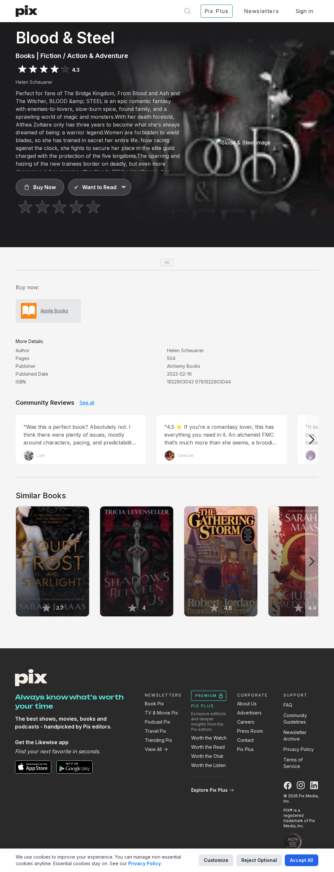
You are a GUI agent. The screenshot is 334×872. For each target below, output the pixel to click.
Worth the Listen (208, 765)
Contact (245, 740)
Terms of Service (293, 763)
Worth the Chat (207, 756)
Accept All (301, 860)
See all (87, 402)
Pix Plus (245, 749)
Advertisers (249, 712)
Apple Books (54, 310)
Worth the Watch (209, 738)
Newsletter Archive (295, 735)
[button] (40, 187)
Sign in (304, 11)
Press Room (250, 731)
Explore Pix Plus (209, 790)
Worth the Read (208, 747)
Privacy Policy (298, 749)
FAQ (287, 705)
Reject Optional (259, 860)
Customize (216, 860)
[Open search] (187, 11)
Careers (245, 722)
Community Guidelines (295, 719)
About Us (247, 703)
